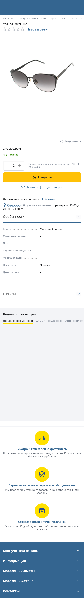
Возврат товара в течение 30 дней (42, 521)
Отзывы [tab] (9, 294)
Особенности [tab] (13, 217)
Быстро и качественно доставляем (42, 449)
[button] (70, 141)
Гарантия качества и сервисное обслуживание (42, 485)
